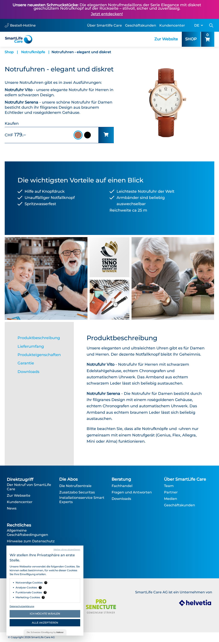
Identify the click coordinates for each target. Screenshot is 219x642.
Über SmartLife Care (185, 479)
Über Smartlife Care (104, 25)
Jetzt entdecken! (107, 14)
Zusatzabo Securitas (77, 492)
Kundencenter (172, 25)
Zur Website (166, 39)
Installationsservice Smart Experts (81, 500)
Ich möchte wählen (45, 613)
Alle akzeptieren (45, 622)
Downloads (121, 499)
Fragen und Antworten (132, 492)
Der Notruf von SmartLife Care (29, 487)
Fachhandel (122, 486)
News (11, 508)
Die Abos (68, 479)
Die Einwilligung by (45, 632)
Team (169, 486)
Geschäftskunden (140, 25)
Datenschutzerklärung (22, 606)
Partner (171, 492)
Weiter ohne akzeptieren (66, 549)
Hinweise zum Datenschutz (31, 541)
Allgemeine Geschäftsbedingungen (27, 532)
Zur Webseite (18, 495)
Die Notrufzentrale (75, 486)
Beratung (121, 479)
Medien (170, 499)
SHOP (191, 39)
